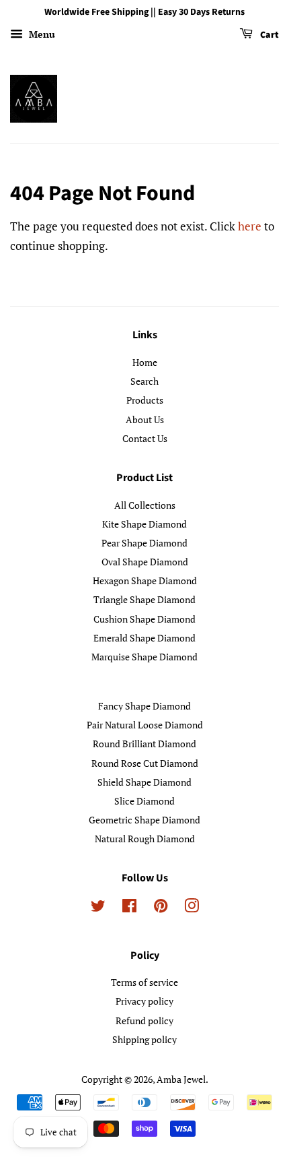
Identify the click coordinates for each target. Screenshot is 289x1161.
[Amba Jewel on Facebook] (129, 908)
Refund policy (144, 1020)
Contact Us (144, 438)
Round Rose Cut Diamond (144, 763)
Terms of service (144, 982)
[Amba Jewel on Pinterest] (160, 908)
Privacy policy (144, 1001)
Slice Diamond (144, 800)
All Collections (144, 505)
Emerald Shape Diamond (144, 637)
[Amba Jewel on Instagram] (191, 908)
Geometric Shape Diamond (144, 819)
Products (144, 400)
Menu (40, 34)
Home (144, 362)
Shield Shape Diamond (144, 782)
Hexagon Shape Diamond (145, 580)
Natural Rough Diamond (145, 838)
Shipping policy (144, 1039)
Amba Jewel (181, 1079)
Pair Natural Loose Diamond (145, 724)
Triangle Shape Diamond (144, 599)
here (249, 226)
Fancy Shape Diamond (144, 705)
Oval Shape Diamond (144, 561)
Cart (268, 35)
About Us (145, 419)
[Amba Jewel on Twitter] (98, 908)
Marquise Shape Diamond (144, 656)
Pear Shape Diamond (144, 542)
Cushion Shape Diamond (144, 619)
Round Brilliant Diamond (144, 743)
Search (144, 381)
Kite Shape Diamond (144, 523)
